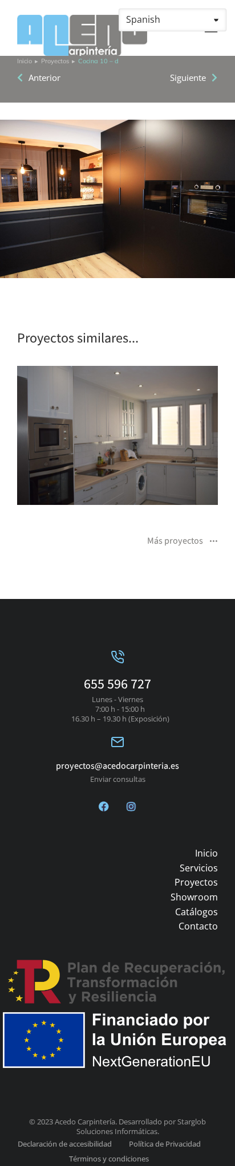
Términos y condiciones (109, 1158)
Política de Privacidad (165, 1144)
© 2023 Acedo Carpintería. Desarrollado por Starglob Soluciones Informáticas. (117, 1126)
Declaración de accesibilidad (65, 1144)
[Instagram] (131, 806)
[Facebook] (104, 806)
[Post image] (117, 435)
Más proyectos (175, 541)
